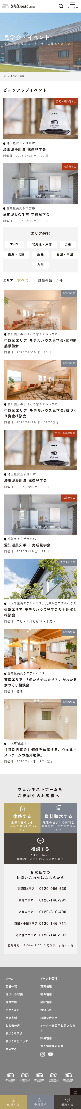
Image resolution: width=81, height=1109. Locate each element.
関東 (67, 244)
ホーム (10, 979)
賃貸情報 (46, 986)
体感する (11, 1049)
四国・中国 (64, 255)
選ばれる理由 (14, 994)
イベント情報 (17, 76)
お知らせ (46, 1010)
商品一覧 (11, 986)
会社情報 (46, 1002)
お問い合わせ (49, 1018)
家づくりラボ (14, 1034)
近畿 (40, 255)
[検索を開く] (61, 6)
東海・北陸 (16, 255)
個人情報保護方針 (52, 1046)
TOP (5, 76)
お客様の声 (13, 1026)
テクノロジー (14, 1010)
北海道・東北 (42, 244)
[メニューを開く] (73, 4)
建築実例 (11, 1018)
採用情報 (46, 1038)
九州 (40, 265)
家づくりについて (17, 1041)
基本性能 (11, 1002)
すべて (14, 244)
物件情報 (46, 994)
